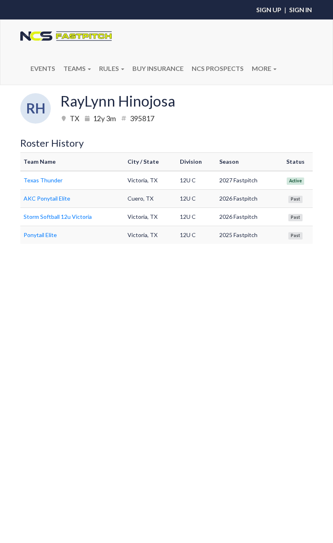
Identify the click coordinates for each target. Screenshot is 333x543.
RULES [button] (109, 68)
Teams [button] (75, 68)
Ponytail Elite (40, 234)
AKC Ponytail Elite (47, 198)
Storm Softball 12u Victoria (58, 216)
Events (42, 68)
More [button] (262, 68)
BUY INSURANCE (158, 68)
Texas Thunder (43, 180)
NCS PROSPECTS (218, 68)
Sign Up (268, 9)
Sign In (300, 9)
